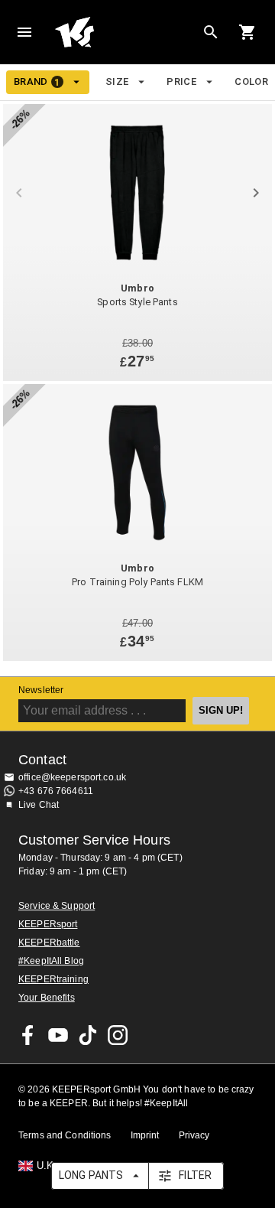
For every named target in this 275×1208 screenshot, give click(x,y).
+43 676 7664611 (55, 791)
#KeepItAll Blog (51, 961)
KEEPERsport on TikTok (88, 1035)
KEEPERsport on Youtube (58, 1035)
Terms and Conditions (65, 1135)
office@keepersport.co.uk (72, 777)
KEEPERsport (47, 924)
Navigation (24, 32)
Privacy (194, 1135)
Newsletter (40, 690)
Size (117, 81)
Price (181, 81)
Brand (37, 82)
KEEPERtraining (53, 979)
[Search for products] (211, 32)
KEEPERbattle (49, 942)
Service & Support (56, 905)
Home (125, 32)
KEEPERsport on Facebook (28, 1035)
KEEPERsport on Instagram (118, 1035)
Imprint (145, 1135)
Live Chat (38, 804)
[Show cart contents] (247, 32)
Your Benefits (46, 997)
